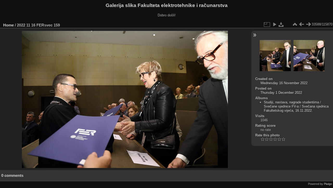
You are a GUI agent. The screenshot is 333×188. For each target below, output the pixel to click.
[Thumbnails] (294, 24)
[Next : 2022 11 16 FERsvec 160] (308, 24)
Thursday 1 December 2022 (281, 93)
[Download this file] (281, 24)
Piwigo (328, 183)
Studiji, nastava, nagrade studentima (291, 102)
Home (8, 25)
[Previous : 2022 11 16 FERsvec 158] (301, 24)
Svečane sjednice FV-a (281, 106)
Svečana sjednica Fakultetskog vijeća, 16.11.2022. (296, 108)
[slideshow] (274, 24)
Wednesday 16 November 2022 (284, 83)
